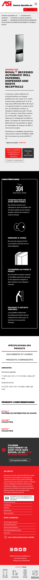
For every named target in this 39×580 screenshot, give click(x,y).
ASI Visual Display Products (12, 530)
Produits (6, 508)
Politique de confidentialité (21, 560)
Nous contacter (8, 513)
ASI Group (7, 533)
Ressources (7, 510)
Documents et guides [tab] (19, 354)
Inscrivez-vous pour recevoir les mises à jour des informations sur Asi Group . (21, 498)
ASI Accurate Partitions (11, 527)
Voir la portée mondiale (18, 460)
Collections (7, 505)
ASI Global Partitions (10, 525)
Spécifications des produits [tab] (19, 347)
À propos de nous (9, 502)
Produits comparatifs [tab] (19, 360)
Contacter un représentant (14, 160)
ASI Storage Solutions (11, 522)
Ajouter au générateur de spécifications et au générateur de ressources (13, 153)
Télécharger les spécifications (28, 153)
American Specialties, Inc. (10, 15)
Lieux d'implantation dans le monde (21, 537)
